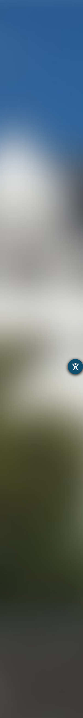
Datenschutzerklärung (31, 596)
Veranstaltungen (14, 673)
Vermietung (10, 644)
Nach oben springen (47, 426)
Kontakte (8, 667)
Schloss (7, 632)
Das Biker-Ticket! (15, 697)
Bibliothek (8, 656)
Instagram (30, 408)
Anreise (6, 661)
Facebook (65, 408)
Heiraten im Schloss (18, 638)
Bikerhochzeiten (14, 703)
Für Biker (7, 691)
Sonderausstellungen (19, 614)
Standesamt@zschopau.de (47, 229)
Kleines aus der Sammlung (23, 626)
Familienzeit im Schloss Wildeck (28, 620)
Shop (4, 715)
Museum (8, 602)
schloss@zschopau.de (47, 478)
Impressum (62, 596)
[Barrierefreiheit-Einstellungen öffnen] (75, 366)
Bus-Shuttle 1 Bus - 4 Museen (26, 709)
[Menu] (73, 8)
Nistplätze (9, 650)
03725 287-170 (39, 463)
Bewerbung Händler (18, 685)
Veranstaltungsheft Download (26, 679)
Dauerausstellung (15, 608)
